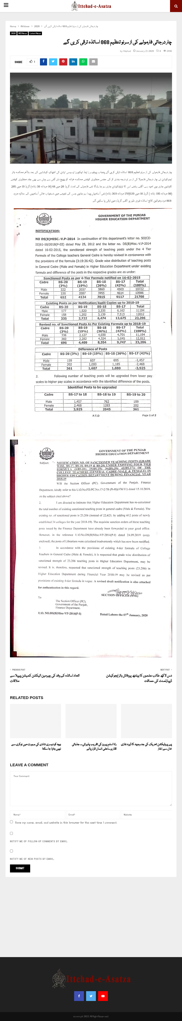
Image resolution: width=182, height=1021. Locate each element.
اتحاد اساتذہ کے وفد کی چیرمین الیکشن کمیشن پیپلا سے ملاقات (44, 678)
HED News (22, 33)
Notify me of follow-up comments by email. (39, 841)
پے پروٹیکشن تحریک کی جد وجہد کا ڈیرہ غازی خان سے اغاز (146, 747)
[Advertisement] (91, 917)
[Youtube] (103, 996)
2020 (13, 33)
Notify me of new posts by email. (32, 859)
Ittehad (127, 51)
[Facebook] (79, 996)
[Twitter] (91, 996)
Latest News (35, 33)
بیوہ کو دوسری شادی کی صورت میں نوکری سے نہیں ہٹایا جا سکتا (36, 747)
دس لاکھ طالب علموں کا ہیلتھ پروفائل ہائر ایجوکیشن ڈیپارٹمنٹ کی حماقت (139, 678)
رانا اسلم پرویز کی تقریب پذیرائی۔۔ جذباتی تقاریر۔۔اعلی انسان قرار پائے (94, 747)
